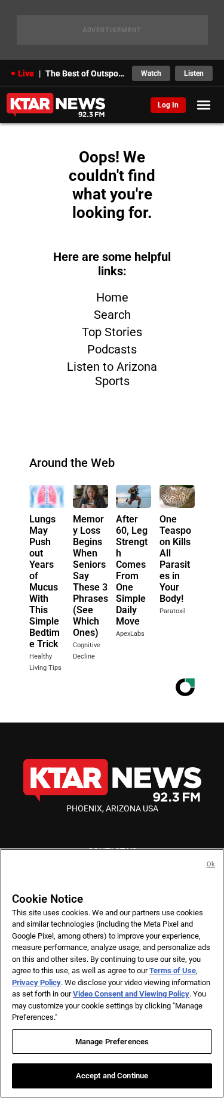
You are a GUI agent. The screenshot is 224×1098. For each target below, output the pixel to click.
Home (112, 297)
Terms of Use (172, 970)
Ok (211, 864)
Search (112, 314)
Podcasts (112, 349)
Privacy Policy (36, 982)
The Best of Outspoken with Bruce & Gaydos (85, 73)
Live (26, 73)
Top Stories (112, 332)
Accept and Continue (112, 1075)
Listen (194, 73)
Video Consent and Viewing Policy (131, 993)
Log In (168, 105)
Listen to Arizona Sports (112, 373)
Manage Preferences (112, 1041)
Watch (151, 73)
